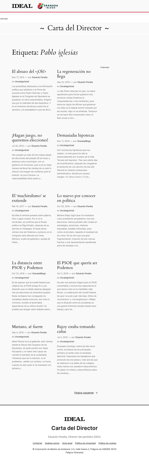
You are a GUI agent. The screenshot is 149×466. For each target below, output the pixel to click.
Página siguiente (86, 392)
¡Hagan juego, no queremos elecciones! (30, 138)
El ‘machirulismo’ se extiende (29, 198)
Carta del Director (74, 28)
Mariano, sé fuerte (27, 326)
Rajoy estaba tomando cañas (76, 329)
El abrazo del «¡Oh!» (29, 71)
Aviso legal (67, 443)
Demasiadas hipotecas (75, 135)
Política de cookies (107, 443)
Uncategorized (22, 81)
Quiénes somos (52, 443)
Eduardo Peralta (39, 77)
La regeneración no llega (74, 74)
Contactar (37, 443)
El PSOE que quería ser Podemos (77, 265)
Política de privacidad (85, 443)
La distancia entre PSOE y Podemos (27, 265)
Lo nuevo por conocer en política (76, 198)
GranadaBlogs (84, 141)
